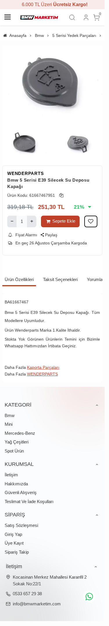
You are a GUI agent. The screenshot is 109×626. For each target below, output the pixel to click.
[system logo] (39, 17)
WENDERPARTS (25, 173)
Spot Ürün (14, 450)
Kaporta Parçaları (43, 367)
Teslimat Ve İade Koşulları (29, 501)
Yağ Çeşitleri (16, 441)
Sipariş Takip (17, 552)
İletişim (11, 474)
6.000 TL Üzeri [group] (52, 4)
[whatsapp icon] (89, 597)
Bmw (10, 415)
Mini (8, 424)
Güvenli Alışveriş (21, 492)
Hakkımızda (16, 483)
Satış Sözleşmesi (21, 525)
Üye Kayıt (14, 543)
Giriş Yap (13, 534)
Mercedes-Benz (20, 433)
